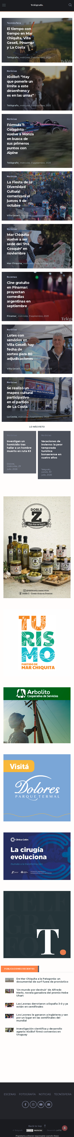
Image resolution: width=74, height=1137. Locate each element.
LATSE (59, 1130)
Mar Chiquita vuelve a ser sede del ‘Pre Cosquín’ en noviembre (18, 244)
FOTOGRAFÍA (27, 1094)
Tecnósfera (14, 23)
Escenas (12, 277)
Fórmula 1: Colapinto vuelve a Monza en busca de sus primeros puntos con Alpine (20, 139)
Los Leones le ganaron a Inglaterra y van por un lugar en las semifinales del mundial (42, 1017)
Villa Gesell (13, 215)
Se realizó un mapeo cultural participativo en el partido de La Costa (20, 397)
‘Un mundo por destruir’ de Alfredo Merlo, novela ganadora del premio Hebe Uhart (42, 992)
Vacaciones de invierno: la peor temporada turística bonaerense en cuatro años (17, 449)
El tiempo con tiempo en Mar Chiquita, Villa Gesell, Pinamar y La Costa (20, 38)
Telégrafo (13, 57)
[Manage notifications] (64, 1128)
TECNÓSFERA (62, 1094)
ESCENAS (10, 1094)
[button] (9, 980)
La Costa (12, 416)
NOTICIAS (45, 1094)
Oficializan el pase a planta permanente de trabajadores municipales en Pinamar (53, 449)
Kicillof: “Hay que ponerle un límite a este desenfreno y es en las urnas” (20, 86)
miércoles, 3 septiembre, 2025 (35, 57)
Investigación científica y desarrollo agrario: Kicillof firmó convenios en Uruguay (39, 1031)
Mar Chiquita (14, 263)
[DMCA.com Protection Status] (34, 1130)
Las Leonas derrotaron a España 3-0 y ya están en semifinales (42, 1005)
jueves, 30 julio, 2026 (12, 473)
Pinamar (12, 316)
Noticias (12, 71)
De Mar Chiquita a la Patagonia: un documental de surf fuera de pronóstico (42, 980)
